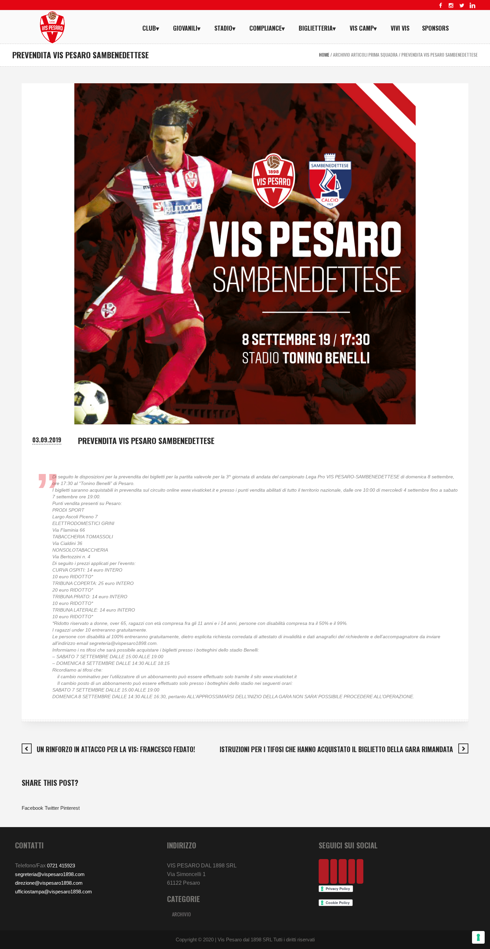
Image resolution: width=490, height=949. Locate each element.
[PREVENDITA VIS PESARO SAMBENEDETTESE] (245, 253)
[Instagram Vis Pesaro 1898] (451, 5)
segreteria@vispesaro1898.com (50, 874)
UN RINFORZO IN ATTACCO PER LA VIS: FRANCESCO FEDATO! (116, 749)
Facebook (32, 808)
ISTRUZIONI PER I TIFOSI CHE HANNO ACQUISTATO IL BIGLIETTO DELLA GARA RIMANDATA (336, 749)
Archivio (181, 914)
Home (324, 54)
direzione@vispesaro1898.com (49, 883)
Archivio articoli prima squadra (365, 54)
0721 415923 (61, 865)
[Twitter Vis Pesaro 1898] (461, 5)
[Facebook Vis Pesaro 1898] (440, 5)
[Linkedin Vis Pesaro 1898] (472, 5)
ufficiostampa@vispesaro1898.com (53, 891)
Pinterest (70, 808)
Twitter (52, 808)
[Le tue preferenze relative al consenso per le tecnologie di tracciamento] (478, 937)
